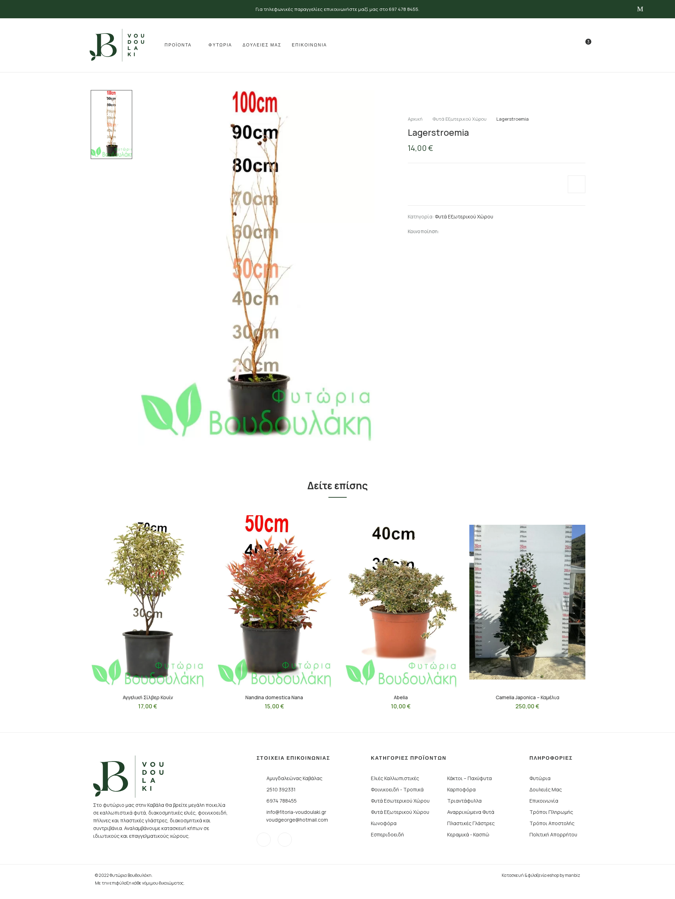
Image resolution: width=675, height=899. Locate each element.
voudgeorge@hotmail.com (297, 819)
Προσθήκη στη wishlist (576, 184)
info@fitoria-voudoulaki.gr (296, 812)
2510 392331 (281, 789)
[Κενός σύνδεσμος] (569, 46)
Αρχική (415, 119)
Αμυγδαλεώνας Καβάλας (294, 778)
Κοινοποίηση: (423, 231)
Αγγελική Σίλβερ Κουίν (148, 697)
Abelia (401, 697)
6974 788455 (281, 800)
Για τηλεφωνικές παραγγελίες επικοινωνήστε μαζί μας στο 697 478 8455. (337, 9)
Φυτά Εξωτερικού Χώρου (459, 119)
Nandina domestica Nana (274, 697)
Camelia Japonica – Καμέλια (527, 697)
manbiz (572, 875)
